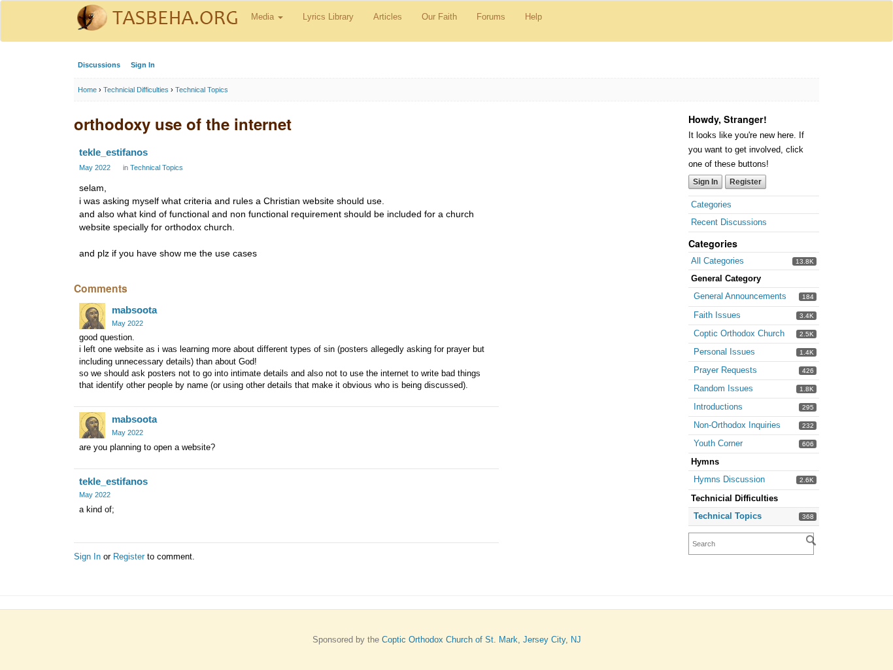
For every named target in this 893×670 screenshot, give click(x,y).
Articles (387, 17)
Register (746, 181)
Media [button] (264, 17)
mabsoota (134, 309)
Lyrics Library (328, 17)
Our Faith (439, 17)
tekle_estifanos (113, 152)
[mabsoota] (92, 316)
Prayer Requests (725, 370)
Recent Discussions (729, 222)
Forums (491, 17)
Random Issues (723, 388)
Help (533, 17)
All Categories (717, 261)
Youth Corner (718, 443)
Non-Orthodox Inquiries (737, 425)
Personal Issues (724, 352)
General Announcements (740, 296)
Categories (711, 204)
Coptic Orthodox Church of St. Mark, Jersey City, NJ (481, 639)
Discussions (99, 65)
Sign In (143, 65)
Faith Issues (717, 315)
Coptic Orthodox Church (739, 333)
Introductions (718, 407)
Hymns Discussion (729, 479)
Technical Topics (728, 516)
